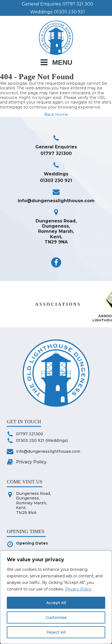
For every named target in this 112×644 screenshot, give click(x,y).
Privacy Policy (78, 589)
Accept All (56, 602)
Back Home (56, 114)
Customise (56, 617)
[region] (56, 597)
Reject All (56, 632)
